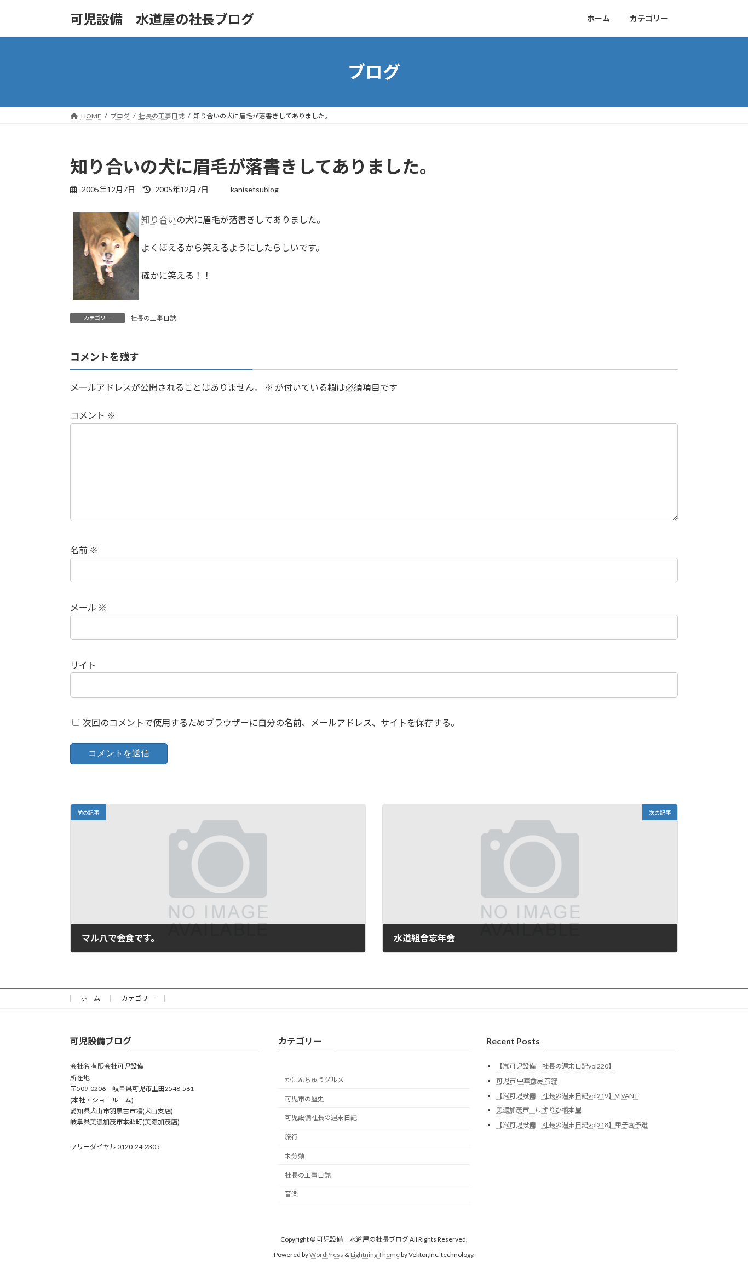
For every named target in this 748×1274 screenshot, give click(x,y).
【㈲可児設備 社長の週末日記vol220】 (555, 1066)
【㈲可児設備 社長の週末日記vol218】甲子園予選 (572, 1125)
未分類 (294, 1156)
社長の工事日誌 (153, 318)
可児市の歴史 (304, 1099)
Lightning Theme (375, 1254)
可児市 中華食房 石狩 (526, 1081)
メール (88, 607)
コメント (93, 415)
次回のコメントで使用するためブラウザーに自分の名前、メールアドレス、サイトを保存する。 (271, 722)
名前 (84, 550)
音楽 (291, 1194)
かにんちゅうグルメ (314, 1080)
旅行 (291, 1137)
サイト (83, 665)
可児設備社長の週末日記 (321, 1117)
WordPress (326, 1254)
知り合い (158, 219)
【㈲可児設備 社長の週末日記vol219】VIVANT (567, 1096)
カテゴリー (138, 998)
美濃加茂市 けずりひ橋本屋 (539, 1110)
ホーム (90, 998)
